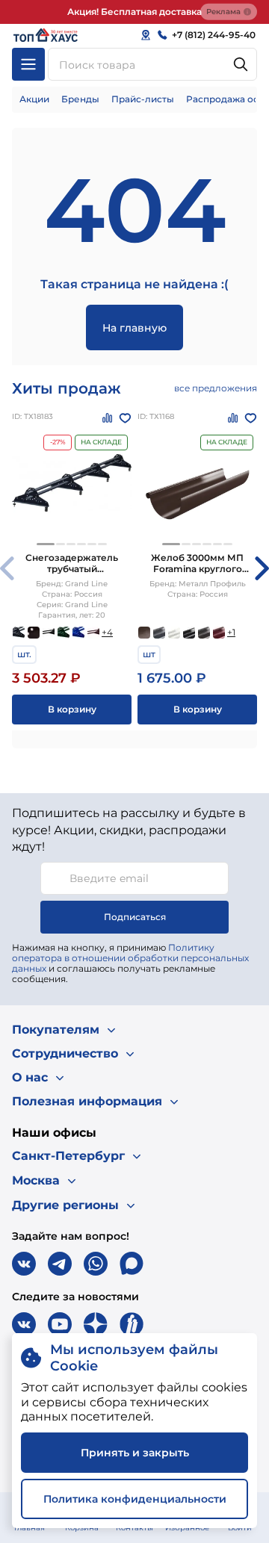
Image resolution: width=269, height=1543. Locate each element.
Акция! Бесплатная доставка (134, 11)
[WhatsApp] (96, 1264)
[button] (46, 544)
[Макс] (131, 1264)
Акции (34, 99)
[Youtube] (60, 1324)
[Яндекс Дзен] (96, 1324)
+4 (107, 632)
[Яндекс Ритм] (131, 1324)
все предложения (215, 388)
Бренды (80, 99)
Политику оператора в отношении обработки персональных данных (130, 958)
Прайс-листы (142, 99)
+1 (231, 632)
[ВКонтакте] (24, 1264)
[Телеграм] (60, 1264)
